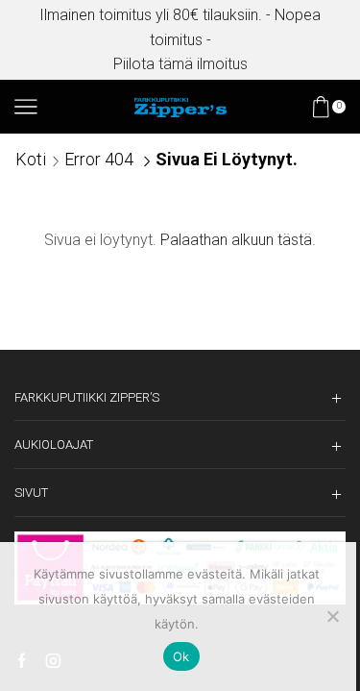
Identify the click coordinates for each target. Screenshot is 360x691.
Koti (30, 159)
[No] (332, 616)
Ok (181, 656)
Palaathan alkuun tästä (236, 240)
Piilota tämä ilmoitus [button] (180, 64)
